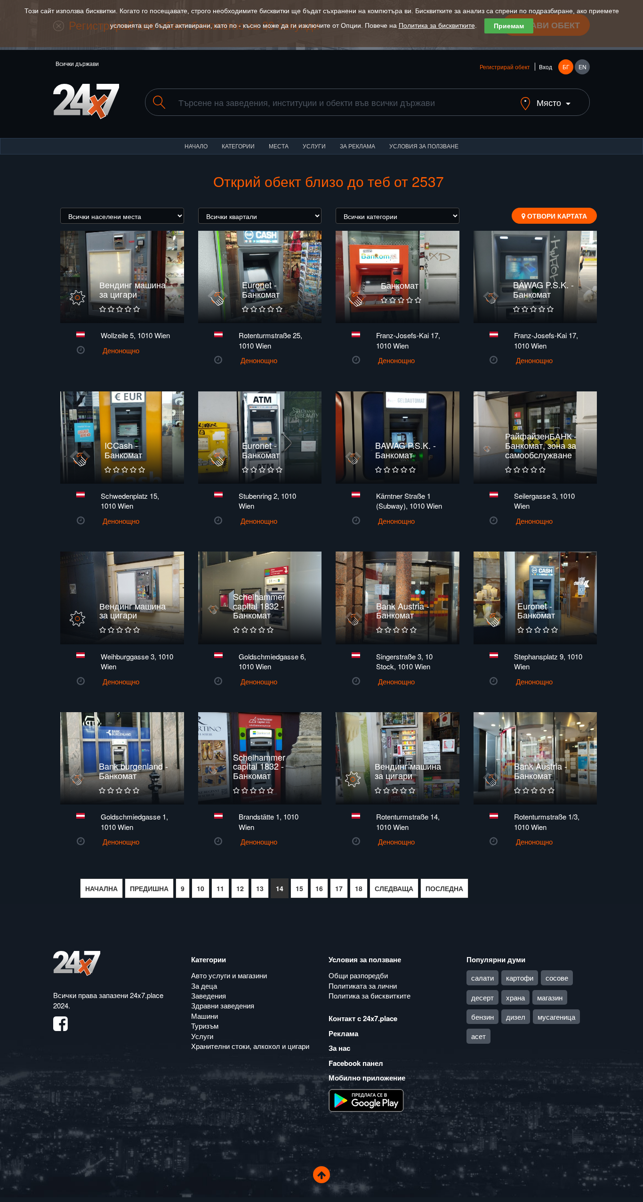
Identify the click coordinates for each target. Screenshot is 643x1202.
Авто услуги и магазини (229, 975)
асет (478, 1036)
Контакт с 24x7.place (363, 1018)
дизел (515, 1017)
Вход (545, 67)
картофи (519, 978)
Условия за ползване (423, 146)
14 (279, 888)
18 (358, 888)
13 (260, 888)
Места (279, 146)
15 (299, 888)
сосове (557, 978)
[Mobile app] (366, 1099)
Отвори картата (556, 215)
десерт (482, 997)
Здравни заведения (222, 1005)
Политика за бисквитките (437, 25)
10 (200, 888)
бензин (482, 1017)
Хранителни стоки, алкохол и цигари (250, 1046)
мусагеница (556, 1017)
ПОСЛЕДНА (444, 888)
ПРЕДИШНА (149, 888)
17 (339, 888)
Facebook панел (356, 1063)
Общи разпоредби (358, 975)
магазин (550, 997)
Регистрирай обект (505, 67)
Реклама (343, 1033)
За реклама (357, 146)
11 (220, 888)
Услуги (314, 146)
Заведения (208, 995)
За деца (204, 986)
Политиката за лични (363, 986)
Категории (238, 146)
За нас (339, 1048)
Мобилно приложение (367, 1077)
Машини (204, 1016)
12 (240, 888)
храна (515, 997)
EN (583, 67)
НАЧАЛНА (101, 888)
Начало (196, 146)
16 (319, 888)
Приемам (509, 26)
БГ (566, 67)
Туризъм (204, 1026)
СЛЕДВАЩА (394, 888)
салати (482, 978)
